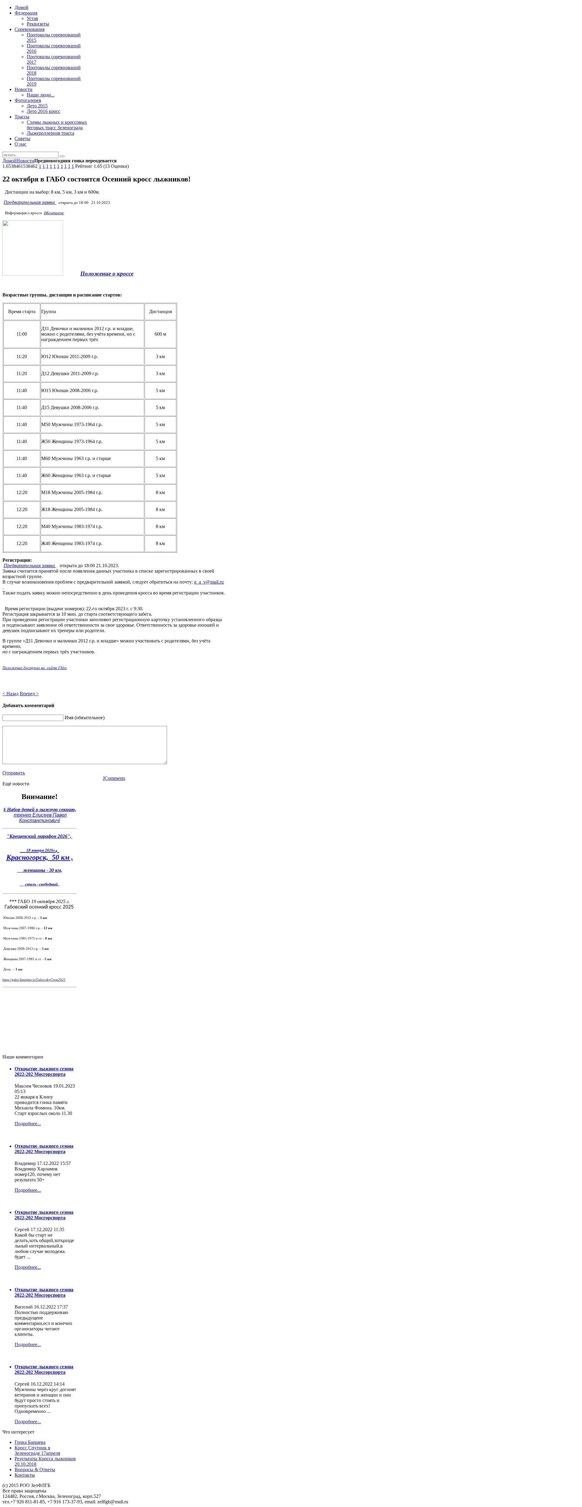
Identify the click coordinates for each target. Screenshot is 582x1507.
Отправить (13, 772)
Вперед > (29, 693)
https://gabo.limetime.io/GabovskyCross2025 (33, 979)
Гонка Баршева (30, 1442)
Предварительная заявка (30, 202)
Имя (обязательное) (85, 717)
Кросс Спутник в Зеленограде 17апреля (37, 1450)
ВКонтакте (54, 213)
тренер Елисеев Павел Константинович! (40, 817)
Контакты (25, 1475)
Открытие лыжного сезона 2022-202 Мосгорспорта (44, 1071)
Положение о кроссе (106, 273)
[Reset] (62, 156)
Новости (25, 160)
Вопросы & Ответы (35, 1469)
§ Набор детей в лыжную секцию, (39, 809)
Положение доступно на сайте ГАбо (34, 667)
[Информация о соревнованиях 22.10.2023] (32, 273)
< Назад (10, 693)
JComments (114, 778)
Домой (9, 160)
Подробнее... (28, 1123)
